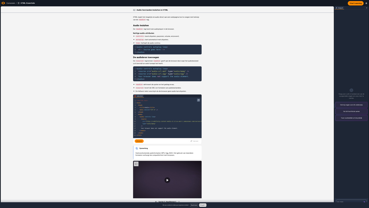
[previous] (156, 202)
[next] (178, 201)
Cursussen (11, 3)
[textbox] (168, 49)
